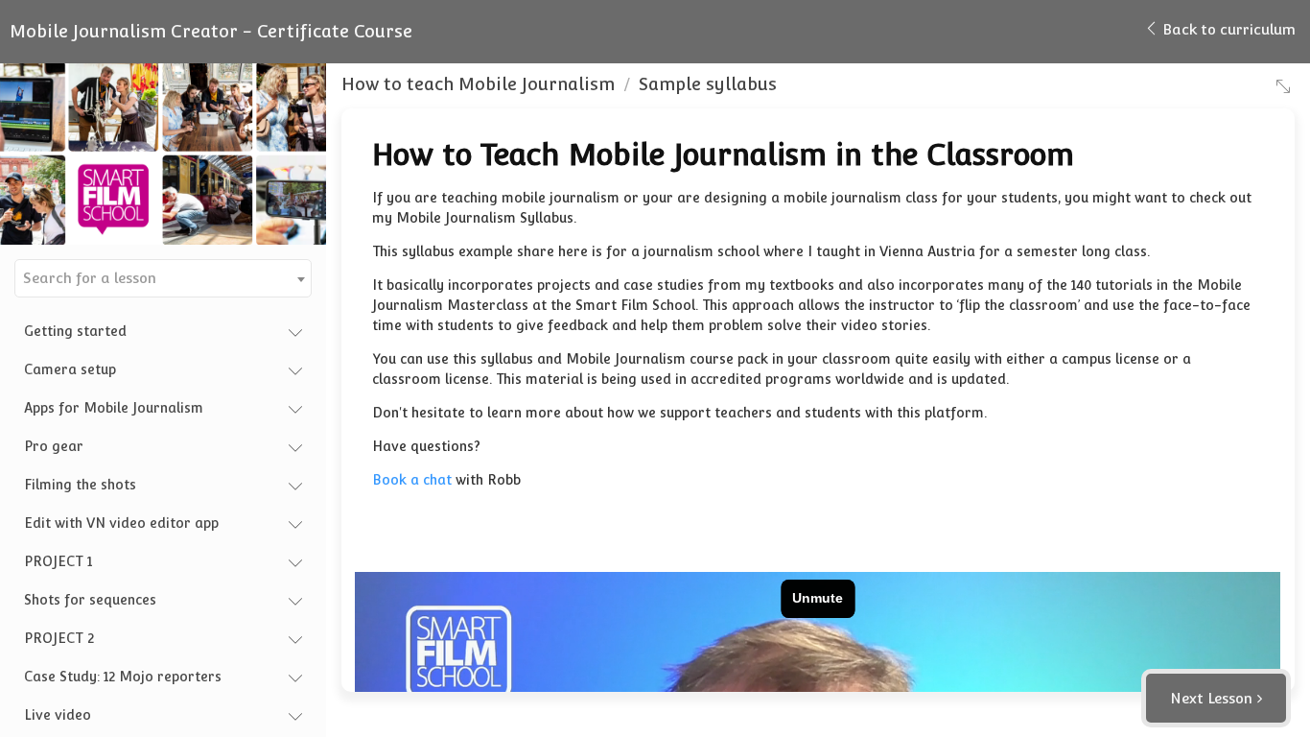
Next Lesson (1211, 698)
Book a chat (412, 479)
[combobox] (163, 278)
